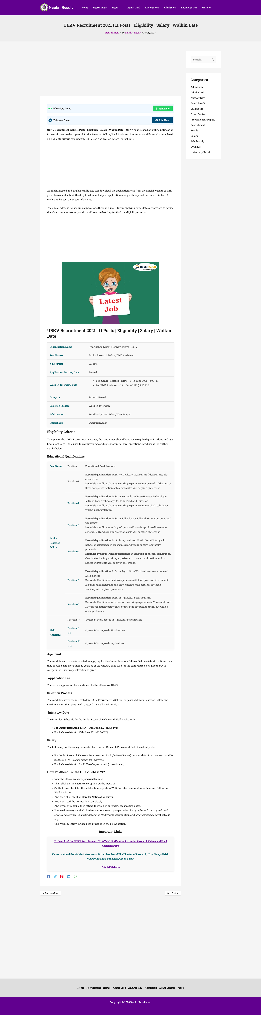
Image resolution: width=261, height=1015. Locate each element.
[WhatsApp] (75, 876)
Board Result (198, 103)
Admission (197, 87)
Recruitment (112, 32)
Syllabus (196, 146)
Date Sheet (197, 108)
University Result (201, 152)
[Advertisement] (110, 73)
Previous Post (50, 893)
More (181, 987)
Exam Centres (198, 114)
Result (194, 130)
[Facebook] (48, 876)
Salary (194, 135)
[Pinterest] (61, 876)
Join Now (164, 108)
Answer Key (198, 97)
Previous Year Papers (203, 119)
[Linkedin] (68, 876)
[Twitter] (55, 876)
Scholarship (197, 141)
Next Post (173, 893)
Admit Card (197, 92)
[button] (120, 7)
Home (80, 987)
